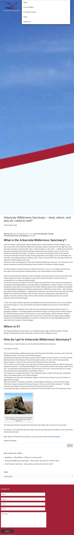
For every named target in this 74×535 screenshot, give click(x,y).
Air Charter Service (29, 12)
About (25, 2)
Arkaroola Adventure (11, 432)
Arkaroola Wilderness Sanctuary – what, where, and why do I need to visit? (32, 461)
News (25, 17)
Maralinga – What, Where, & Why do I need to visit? (23, 457)
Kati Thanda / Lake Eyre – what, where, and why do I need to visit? (29, 464)
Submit (7, 531)
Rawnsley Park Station (52, 436)
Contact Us (27, 22)
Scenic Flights (28, 7)
